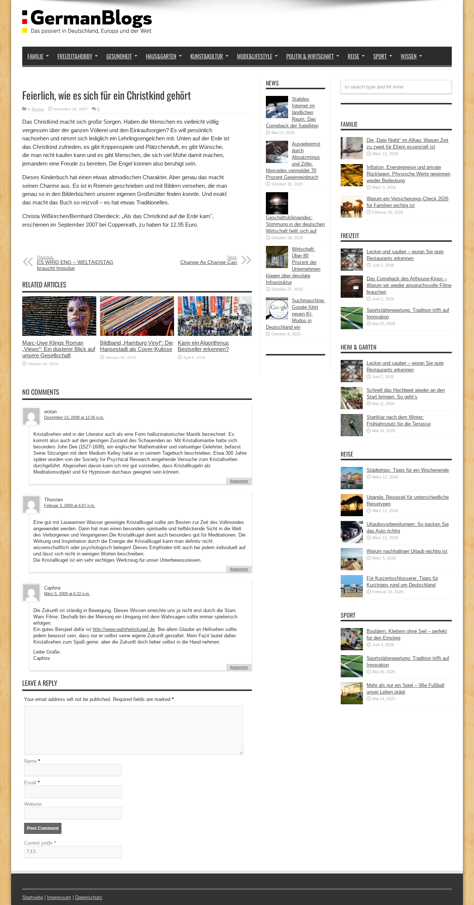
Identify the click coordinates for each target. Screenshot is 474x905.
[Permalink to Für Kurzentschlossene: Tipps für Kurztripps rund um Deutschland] (352, 595)
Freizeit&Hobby (74, 56)
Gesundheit (119, 56)
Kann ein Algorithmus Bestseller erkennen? (203, 346)
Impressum (59, 897)
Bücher (38, 109)
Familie (35, 56)
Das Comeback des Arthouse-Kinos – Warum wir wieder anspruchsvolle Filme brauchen (409, 285)
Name (30, 761)
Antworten (239, 481)
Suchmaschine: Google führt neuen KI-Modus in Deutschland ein (295, 314)
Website (32, 804)
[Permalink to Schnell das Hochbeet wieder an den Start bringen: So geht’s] (352, 407)
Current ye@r (40, 843)
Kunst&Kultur (206, 56)
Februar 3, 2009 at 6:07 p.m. (69, 505)
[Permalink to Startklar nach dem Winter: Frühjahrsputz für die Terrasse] (352, 434)
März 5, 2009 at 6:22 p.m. (67, 593)
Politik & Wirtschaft (310, 56)
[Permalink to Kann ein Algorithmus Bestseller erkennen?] (215, 334)
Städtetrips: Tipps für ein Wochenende (408, 470)
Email (30, 782)
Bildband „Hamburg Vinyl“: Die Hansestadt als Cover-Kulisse (136, 346)
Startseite (32, 897)
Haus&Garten (161, 56)
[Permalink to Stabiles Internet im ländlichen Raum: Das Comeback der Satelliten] (277, 116)
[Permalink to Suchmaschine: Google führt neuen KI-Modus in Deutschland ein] (277, 318)
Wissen (409, 56)
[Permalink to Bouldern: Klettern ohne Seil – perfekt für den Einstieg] (352, 648)
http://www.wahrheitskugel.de (124, 629)
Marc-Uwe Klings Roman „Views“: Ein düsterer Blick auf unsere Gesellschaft (58, 349)
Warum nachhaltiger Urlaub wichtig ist (407, 551)
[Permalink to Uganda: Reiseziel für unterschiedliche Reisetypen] (352, 514)
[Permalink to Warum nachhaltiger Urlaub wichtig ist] (352, 568)
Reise (353, 56)
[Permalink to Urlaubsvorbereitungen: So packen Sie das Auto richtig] (352, 541)
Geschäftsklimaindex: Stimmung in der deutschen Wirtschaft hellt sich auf (295, 224)
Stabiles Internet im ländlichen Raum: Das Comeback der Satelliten (292, 112)
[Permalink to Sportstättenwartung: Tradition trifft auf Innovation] (352, 327)
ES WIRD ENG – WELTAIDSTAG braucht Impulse (75, 263)
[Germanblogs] (87, 28)
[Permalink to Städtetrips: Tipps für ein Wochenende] (352, 487)
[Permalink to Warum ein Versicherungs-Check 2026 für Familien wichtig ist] (352, 216)
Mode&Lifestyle (254, 56)
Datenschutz (88, 897)
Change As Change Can (208, 260)
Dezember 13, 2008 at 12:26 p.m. (74, 417)
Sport (380, 56)
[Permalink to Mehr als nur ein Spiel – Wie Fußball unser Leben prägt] (352, 702)
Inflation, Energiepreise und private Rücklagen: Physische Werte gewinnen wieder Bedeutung (408, 173)
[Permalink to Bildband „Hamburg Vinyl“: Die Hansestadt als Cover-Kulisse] (137, 334)
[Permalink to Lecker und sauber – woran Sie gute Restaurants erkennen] (352, 269)
